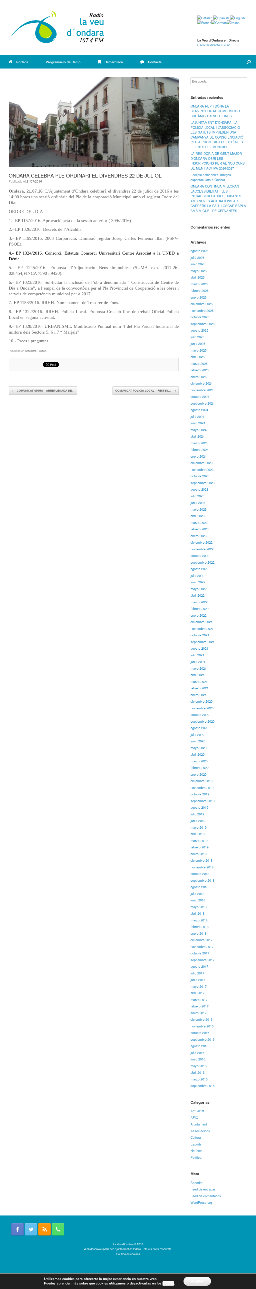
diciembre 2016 (201, 1019)
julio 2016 (197, 1052)
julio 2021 (197, 655)
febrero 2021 (199, 688)
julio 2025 (197, 337)
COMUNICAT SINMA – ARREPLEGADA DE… (43, 390)
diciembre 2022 (201, 542)
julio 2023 (197, 496)
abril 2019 (197, 833)
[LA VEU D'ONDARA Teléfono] (58, 1229)
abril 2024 (197, 436)
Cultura (195, 1137)
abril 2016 (197, 1072)
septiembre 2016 (202, 1039)
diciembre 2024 (201, 383)
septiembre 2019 (202, 800)
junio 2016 (197, 1059)
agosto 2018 (199, 886)
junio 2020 (197, 741)
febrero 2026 (199, 290)
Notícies (196, 1150)
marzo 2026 (199, 284)
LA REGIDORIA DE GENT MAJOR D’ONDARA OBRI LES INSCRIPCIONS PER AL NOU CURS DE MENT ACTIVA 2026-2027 (217, 161)
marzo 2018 (199, 920)
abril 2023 (197, 515)
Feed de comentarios (205, 1195)
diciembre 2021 (201, 621)
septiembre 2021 (202, 641)
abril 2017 (197, 992)
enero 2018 (198, 933)
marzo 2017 (199, 999)
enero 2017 (198, 1012)
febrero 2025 (199, 370)
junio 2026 (197, 264)
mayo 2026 (198, 270)
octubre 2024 (199, 396)
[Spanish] (221, 18)
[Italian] (233, 22)
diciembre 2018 (201, 860)
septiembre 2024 (202, 403)
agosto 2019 (199, 807)
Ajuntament (198, 1124)
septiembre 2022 (202, 562)
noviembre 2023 (202, 469)
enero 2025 (198, 376)
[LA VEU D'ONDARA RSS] (44, 1229)
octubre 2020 (199, 714)
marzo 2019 (199, 840)
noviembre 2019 (202, 787)
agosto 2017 (199, 966)
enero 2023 (198, 535)
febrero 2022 (199, 608)
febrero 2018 (199, 926)
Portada (22, 62)
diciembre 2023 (201, 462)
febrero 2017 (199, 1006)
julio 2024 (197, 416)
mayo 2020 (198, 747)
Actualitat (30, 351)
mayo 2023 (198, 509)
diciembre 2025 (201, 303)
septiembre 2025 (202, 323)
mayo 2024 (198, 429)
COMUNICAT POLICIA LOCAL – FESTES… (145, 390)
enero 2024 (198, 456)
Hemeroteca (113, 62)
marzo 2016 (199, 1079)
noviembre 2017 (202, 946)
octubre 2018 (199, 873)
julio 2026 (197, 257)
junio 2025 (197, 343)
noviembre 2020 (202, 708)
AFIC (194, 1117)
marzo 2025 (199, 363)
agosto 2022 (199, 568)
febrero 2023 (199, 529)
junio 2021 (197, 661)
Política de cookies (128, 1254)
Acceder (196, 1182)
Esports (196, 1144)
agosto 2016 (199, 1045)
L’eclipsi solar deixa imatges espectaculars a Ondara (210, 177)
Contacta (155, 62)
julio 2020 (197, 734)
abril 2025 (197, 356)
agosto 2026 (199, 250)
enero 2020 (198, 774)
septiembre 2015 (202, 1085)
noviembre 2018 (202, 867)
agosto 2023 (199, 489)
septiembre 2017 (202, 959)
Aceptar (197, 1281)
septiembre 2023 (202, 482)
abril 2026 (197, 277)
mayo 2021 (198, 668)
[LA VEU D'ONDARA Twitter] (31, 1229)
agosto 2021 (199, 648)
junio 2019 (197, 820)
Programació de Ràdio (63, 62)
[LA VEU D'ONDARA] (58, 27)
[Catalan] (204, 18)
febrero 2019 (199, 847)
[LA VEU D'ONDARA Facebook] (17, 1229)
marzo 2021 (199, 681)
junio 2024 (197, 423)
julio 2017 (197, 973)
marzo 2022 (199, 602)
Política (42, 351)
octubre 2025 (199, 317)
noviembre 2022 (202, 549)
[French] (204, 22)
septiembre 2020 (202, 721)
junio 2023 (197, 502)
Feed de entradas (203, 1189)
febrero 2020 (199, 767)
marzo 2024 (199, 443)
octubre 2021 (199, 635)
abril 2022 (197, 595)
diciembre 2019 (201, 780)
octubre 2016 (199, 1032)
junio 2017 (197, 979)
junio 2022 (197, 582)
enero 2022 (198, 615)
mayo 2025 (198, 350)
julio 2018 (197, 893)
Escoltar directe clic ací (214, 45)
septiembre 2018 (202, 880)
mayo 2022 (198, 588)
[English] (237, 18)
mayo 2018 (198, 906)
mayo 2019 (198, 827)
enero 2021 (198, 694)
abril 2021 (197, 674)
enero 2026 (198, 297)
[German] (219, 22)
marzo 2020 (199, 761)
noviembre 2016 (202, 1026)
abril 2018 (197, 913)
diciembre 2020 (201, 701)
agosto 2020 (199, 727)
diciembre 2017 (201, 939)
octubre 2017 (199, 953)
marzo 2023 (199, 522)
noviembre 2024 (202, 390)
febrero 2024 (199, 449)
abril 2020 (197, 754)
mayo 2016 (198, 1065)
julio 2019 (197, 814)
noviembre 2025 (202, 310)
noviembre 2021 (202, 628)
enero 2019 (198, 853)
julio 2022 (197, 575)
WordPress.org (201, 1202)
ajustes (168, 1283)
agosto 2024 (199, 409)
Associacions (200, 1130)
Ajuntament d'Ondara (127, 1249)
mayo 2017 (198, 986)
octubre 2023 (199, 476)
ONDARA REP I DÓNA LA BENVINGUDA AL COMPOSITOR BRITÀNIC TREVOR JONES (215, 111)
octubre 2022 (199, 555)
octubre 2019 (199, 794)
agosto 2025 (199, 330)
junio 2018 (197, 900)
